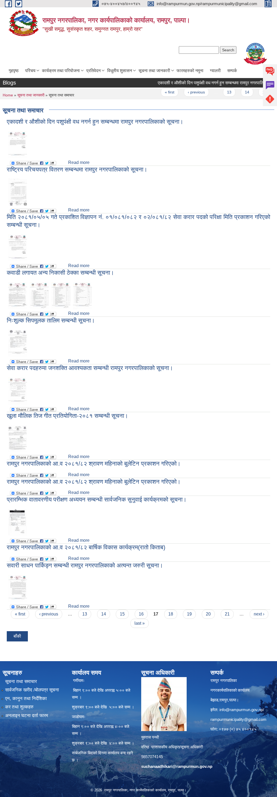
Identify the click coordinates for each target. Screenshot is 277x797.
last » (139, 623)
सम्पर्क (232, 70)
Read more (79, 162)
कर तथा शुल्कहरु (19, 706)
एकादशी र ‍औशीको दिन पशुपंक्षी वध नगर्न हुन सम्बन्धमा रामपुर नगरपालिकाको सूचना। (212, 82)
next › (259, 614)
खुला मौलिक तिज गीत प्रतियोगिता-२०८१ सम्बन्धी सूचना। (67, 415)
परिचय (30, 70)
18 (170, 614)
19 (189, 614)
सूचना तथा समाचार (21, 681)
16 (141, 614)
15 (255, 92)
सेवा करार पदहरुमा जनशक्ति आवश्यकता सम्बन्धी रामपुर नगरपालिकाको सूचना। (90, 368)
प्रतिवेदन (93, 70)
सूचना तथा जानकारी (154, 70)
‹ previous (186, 92)
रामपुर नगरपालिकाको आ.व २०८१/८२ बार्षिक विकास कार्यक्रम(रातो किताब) (86, 547)
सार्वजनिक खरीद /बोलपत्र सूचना (32, 689)
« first (159, 92)
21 (227, 614)
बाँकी (17, 636)
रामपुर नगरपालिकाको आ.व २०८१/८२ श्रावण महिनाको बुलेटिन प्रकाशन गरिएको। (94, 463)
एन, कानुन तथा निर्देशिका (26, 698)
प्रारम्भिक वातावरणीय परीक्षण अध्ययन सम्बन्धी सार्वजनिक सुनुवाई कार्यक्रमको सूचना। (97, 499)
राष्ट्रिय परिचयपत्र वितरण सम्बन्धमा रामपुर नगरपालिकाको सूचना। (77, 169)
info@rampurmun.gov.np (241, 709)
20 (208, 614)
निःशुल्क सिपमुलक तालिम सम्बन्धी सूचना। (51, 320)
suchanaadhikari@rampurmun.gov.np (176, 766)
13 (219, 92)
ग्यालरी (215, 70)
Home (8, 95)
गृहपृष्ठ (14, 70)
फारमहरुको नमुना (190, 70)
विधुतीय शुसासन (119, 70)
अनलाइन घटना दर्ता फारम (26, 715)
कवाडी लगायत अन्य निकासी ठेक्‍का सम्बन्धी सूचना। (60, 272)
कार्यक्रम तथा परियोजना (61, 70)
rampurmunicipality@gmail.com (238, 719)
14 (237, 92)
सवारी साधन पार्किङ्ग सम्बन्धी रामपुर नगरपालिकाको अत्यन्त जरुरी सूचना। (85, 565)
